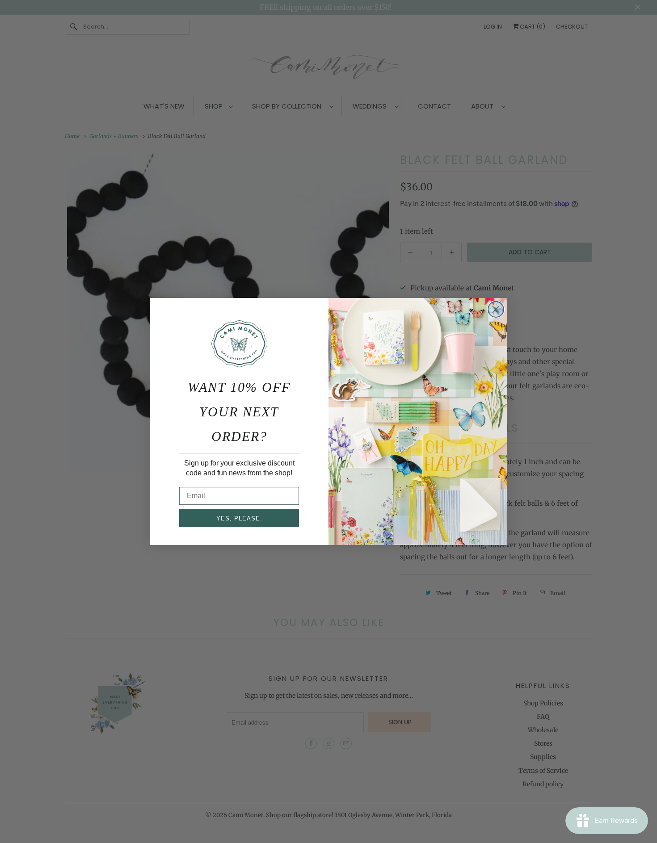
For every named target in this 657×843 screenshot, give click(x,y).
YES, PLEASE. (239, 518)
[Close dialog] (496, 309)
